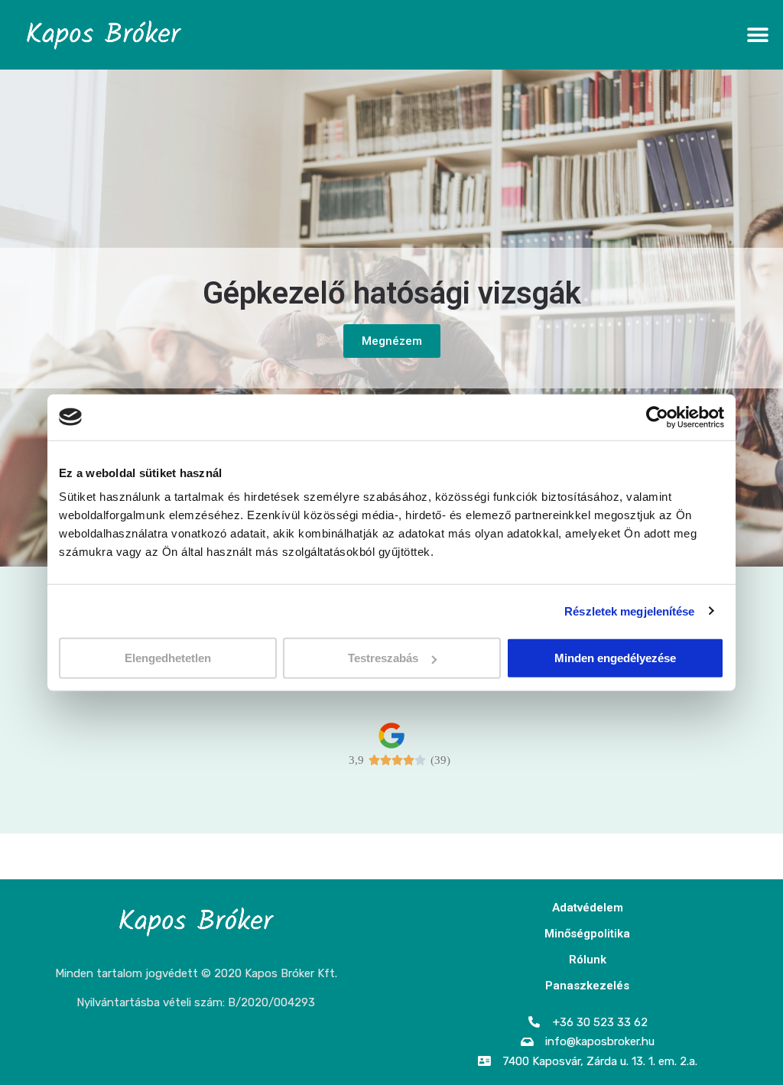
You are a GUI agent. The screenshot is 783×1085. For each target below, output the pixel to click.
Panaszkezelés (587, 985)
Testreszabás (383, 657)
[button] (758, 35)
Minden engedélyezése (615, 657)
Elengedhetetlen (168, 657)
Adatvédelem (587, 907)
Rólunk (587, 959)
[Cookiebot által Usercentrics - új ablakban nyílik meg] (657, 416)
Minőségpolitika (587, 933)
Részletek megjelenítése (629, 610)
